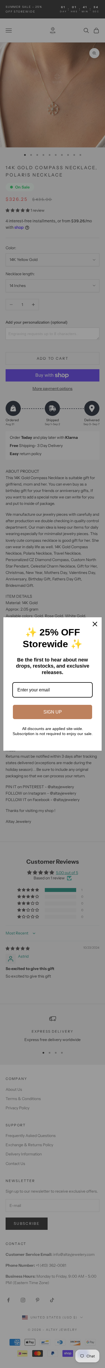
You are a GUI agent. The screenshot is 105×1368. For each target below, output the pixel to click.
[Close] (95, 624)
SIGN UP (52, 712)
